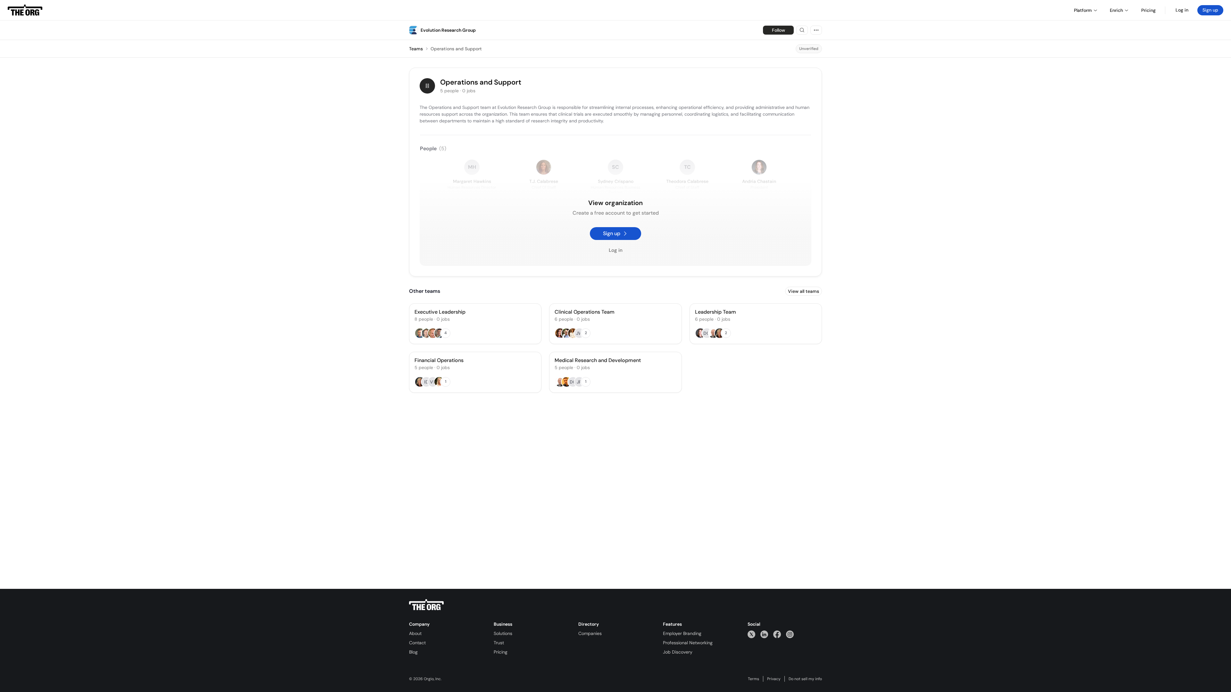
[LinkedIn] (764, 634)
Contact (417, 643)
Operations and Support (456, 49)
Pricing (500, 652)
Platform (1083, 10)
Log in (1182, 10)
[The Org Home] (25, 10)
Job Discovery (677, 652)
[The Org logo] (426, 605)
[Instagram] (790, 634)
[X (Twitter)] (751, 634)
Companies (590, 633)
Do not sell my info (805, 678)
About (415, 633)
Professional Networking (688, 643)
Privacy (774, 678)
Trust (499, 643)
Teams (416, 48)
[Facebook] (777, 634)
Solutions (503, 633)
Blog (413, 652)
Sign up (1210, 10)
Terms (753, 678)
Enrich (1116, 10)
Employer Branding (682, 633)
